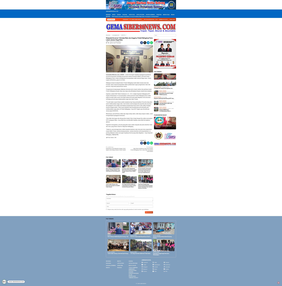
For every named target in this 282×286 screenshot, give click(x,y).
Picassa (145, 271)
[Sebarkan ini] (141, 42)
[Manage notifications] (278, 283)
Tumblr (144, 264)
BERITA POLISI (133, 235)
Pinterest (167, 262)
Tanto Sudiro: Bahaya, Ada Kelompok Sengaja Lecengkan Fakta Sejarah (113, 186)
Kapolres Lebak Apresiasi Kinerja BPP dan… (164, 98)
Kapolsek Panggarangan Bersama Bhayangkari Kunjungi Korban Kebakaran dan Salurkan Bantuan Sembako (145, 186)
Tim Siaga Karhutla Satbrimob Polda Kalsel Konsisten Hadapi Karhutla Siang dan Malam (129, 186)
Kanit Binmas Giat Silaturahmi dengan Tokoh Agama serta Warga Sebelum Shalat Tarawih (116, 148)
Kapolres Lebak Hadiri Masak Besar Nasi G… (140, 236)
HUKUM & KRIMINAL (111, 265)
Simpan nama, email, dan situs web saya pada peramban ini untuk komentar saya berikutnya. (128, 209)
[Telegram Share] (148, 42)
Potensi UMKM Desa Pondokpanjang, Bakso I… (165, 110)
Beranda (108, 261)
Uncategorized (157, 97)
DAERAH (164, 90)
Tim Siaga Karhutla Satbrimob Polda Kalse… (140, 253)
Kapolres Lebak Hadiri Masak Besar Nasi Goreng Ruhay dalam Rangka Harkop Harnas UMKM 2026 (129, 170)
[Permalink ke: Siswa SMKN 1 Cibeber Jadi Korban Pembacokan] (165, 123)
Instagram (145, 266)
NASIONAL (108, 263)
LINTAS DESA (120, 263)
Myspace (145, 269)
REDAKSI (119, 267)
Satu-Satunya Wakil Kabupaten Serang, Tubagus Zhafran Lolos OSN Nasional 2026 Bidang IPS (113, 170)
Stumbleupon (157, 264)
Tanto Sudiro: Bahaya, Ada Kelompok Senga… (118, 253)
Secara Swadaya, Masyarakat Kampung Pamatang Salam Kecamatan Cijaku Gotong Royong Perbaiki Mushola (144, 170)
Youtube (167, 269)
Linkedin (156, 266)
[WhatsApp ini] (151, 42)
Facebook (145, 262)
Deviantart (167, 266)
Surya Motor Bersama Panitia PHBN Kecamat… (166, 94)
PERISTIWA (120, 265)
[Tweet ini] (144, 42)
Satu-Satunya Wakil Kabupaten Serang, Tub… (118, 236)
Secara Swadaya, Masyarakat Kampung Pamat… (162, 237)
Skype (155, 269)
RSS (166, 271)
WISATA (108, 267)
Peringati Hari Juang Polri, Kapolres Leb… (163, 88)
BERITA (160, 90)
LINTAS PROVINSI (133, 263)
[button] (4, 282)
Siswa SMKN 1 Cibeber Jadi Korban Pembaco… (163, 126)
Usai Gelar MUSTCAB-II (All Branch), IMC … (165, 104)
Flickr (155, 271)
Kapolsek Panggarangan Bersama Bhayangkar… (161, 254)
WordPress (167, 264)
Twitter (155, 262)
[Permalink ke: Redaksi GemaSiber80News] (107, 42)
